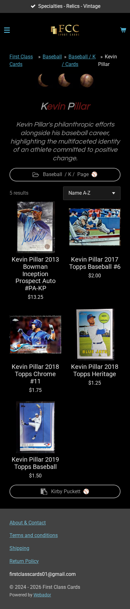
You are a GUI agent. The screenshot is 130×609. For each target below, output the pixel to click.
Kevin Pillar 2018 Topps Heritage (94, 371)
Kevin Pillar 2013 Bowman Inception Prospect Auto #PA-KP (35, 274)
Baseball (52, 57)
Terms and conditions (33, 535)
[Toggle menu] (7, 30)
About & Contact (27, 523)
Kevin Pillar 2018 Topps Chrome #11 (35, 374)
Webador (42, 594)
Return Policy (24, 561)
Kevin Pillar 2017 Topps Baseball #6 (95, 263)
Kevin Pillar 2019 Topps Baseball (35, 463)
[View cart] (123, 30)
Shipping (19, 548)
